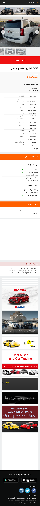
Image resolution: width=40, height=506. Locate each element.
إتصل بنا (11, 500)
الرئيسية (34, 498)
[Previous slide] (37, 32)
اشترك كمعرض (20, 498)
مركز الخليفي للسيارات (31, 84)
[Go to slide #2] (7, 51)
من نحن (28, 498)
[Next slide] (3, 32)
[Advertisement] (20, 240)
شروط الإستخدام (20, 500)
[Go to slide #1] (17, 51)
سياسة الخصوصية (31, 500)
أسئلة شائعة (11, 498)
